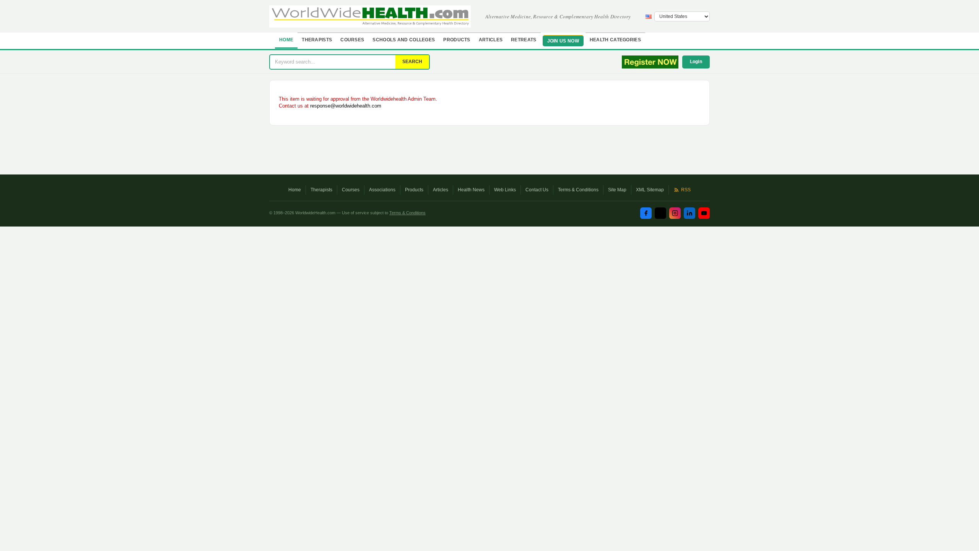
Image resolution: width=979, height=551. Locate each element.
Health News (471, 189)
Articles (491, 39)
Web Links (505, 189)
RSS (686, 189)
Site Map (617, 189)
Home (286, 39)
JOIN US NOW (563, 41)
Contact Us (536, 189)
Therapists (317, 39)
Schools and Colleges (403, 39)
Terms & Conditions (578, 189)
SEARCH (412, 61)
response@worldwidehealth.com (345, 106)
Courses (352, 39)
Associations (382, 189)
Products (456, 39)
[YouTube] (704, 213)
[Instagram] (675, 213)
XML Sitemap (650, 189)
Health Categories (615, 39)
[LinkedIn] (689, 213)
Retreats (523, 39)
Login (696, 61)
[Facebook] (646, 213)
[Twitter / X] (660, 213)
